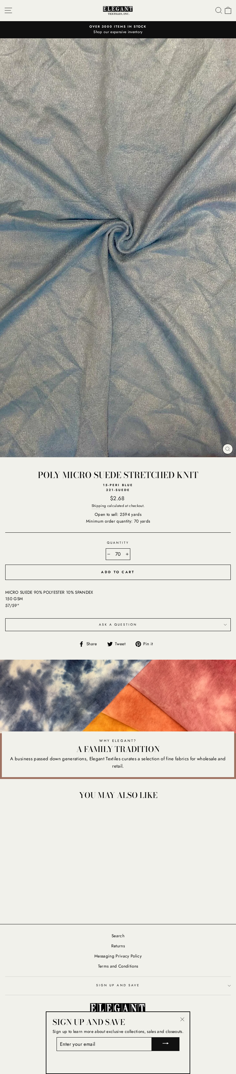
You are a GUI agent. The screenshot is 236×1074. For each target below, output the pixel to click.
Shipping (99, 505)
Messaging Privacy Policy (118, 956)
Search (118, 936)
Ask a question (118, 624)
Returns (118, 946)
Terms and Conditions (118, 966)
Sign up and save (118, 985)
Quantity (118, 542)
